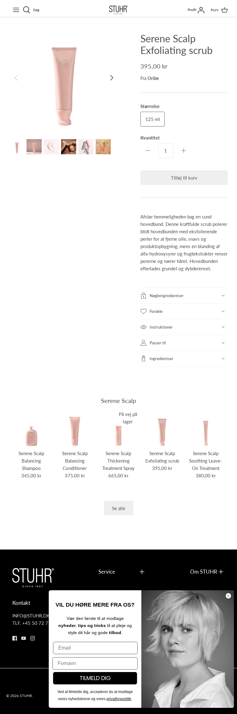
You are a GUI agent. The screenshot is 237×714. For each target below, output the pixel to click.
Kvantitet (150, 137)
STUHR (26, 695)
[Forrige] (16, 78)
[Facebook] (14, 638)
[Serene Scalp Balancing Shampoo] (31, 429)
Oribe (153, 78)
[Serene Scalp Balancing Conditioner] (75, 429)
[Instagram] (32, 638)
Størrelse (150, 106)
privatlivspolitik (118, 699)
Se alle (118, 508)
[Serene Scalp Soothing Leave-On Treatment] (205, 429)
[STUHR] (118, 10)
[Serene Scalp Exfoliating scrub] (162, 429)
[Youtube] (23, 638)
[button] (184, 295)
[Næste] (111, 78)
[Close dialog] (228, 596)
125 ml (152, 119)
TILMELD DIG (95, 678)
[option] (63, 77)
